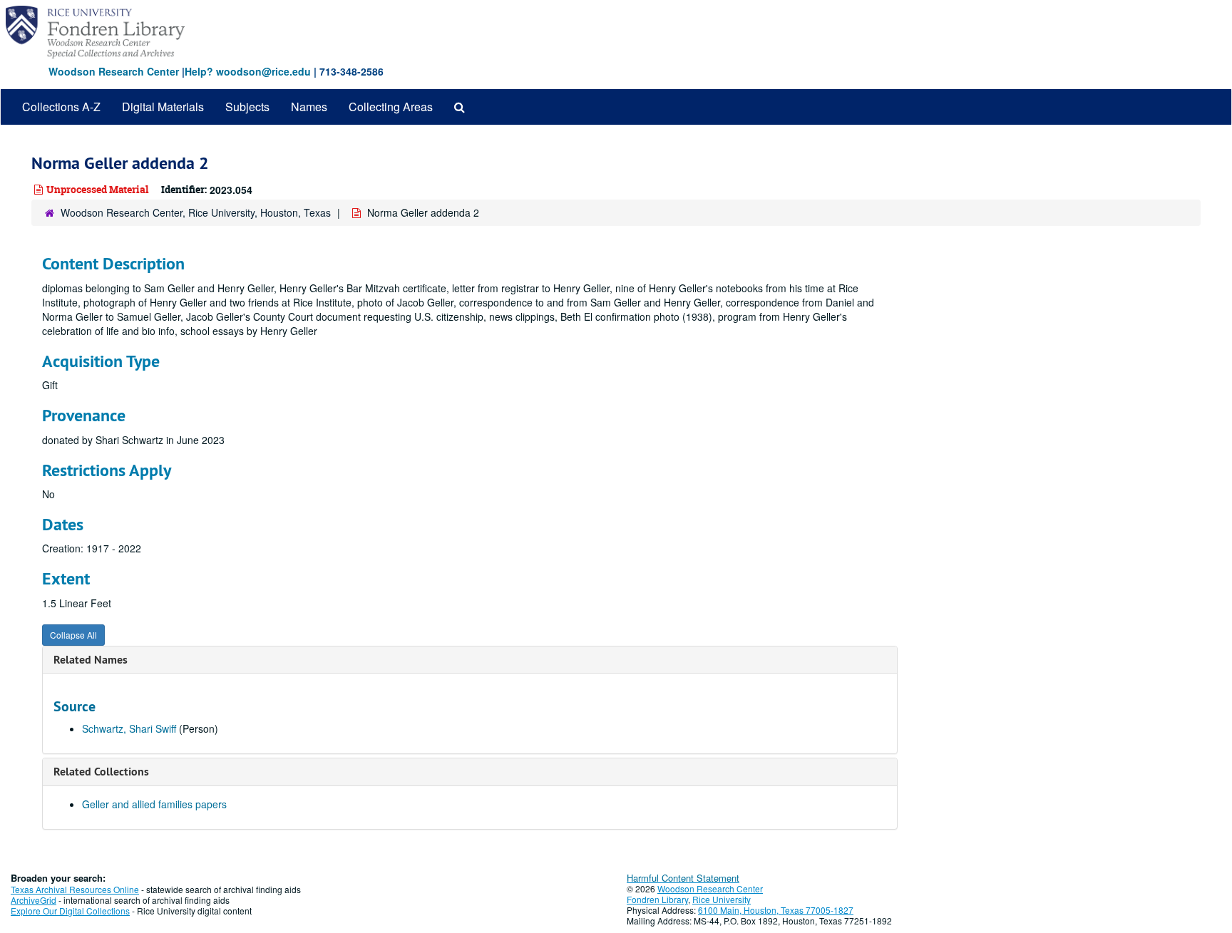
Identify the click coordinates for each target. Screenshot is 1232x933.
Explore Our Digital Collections (70, 910)
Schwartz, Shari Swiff (129, 728)
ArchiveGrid (33, 900)
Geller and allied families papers (154, 804)
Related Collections (101, 771)
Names (309, 106)
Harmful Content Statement (683, 878)
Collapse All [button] (73, 635)
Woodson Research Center (113, 71)
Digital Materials (163, 106)
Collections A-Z (61, 106)
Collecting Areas (391, 106)
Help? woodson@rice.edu (248, 71)
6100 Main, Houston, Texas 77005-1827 (775, 910)
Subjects (247, 106)
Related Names (90, 659)
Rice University (721, 899)
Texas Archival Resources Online (75, 889)
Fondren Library (657, 899)
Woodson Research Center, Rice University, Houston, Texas (196, 212)
